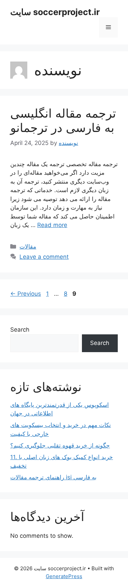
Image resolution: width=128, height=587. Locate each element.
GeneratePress (64, 576)
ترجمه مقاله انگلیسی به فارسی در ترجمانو (63, 120)
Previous (25, 293)
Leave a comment (44, 256)
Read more (52, 225)
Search (19, 329)
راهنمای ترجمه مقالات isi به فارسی (53, 477)
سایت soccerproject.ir (55, 12)
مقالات (27, 246)
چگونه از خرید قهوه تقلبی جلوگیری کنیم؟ (60, 445)
